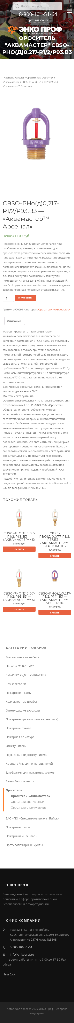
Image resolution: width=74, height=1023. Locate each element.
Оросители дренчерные (27, 802)
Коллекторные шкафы (21, 701)
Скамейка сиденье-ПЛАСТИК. (26, 675)
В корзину (25, 297)
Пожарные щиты (18, 827)
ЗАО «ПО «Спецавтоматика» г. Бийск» (32, 818)
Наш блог (9, 974)
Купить (19, 549)
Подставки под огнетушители (26, 755)
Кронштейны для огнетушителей (29, 763)
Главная (8, 77)
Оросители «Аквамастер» (54, 309)
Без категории (16, 684)
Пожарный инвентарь (21, 836)
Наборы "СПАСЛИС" (20, 666)
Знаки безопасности (20, 781)
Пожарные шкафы (18, 693)
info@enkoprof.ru (22, 954)
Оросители (33, 77)
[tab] (14, 321)
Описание (14, 321)
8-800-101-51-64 (38, 14)
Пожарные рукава (18, 728)
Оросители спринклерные (28, 807)
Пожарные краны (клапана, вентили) (32, 719)
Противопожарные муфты (24, 845)
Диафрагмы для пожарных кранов (30, 772)
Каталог (19, 77)
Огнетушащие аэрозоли (23, 710)
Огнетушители (16, 746)
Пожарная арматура (20, 737)
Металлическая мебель (22, 657)
